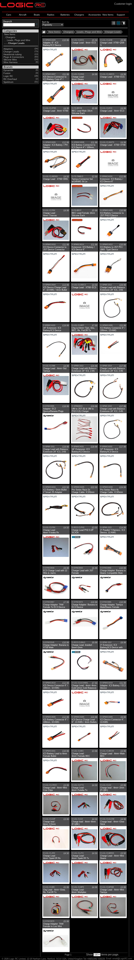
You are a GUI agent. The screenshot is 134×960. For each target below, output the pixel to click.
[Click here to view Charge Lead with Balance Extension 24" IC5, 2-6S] (113, 304)
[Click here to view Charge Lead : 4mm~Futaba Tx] (84, 801)
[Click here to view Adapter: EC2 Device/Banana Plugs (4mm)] (56, 425)
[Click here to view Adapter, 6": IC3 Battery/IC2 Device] (56, 56)
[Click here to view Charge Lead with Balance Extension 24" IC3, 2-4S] (113, 385)
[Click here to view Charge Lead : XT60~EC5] (113, 90)
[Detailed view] (123, 24)
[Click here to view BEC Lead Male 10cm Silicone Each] (84, 124)
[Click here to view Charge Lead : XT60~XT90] (113, 158)
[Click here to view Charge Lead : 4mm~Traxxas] (56, 226)
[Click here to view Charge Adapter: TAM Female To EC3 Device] (56, 621)
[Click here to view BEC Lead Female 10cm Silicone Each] (84, 226)
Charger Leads (113, 32)
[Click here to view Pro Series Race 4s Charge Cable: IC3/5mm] (113, 506)
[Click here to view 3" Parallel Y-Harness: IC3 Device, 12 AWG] (113, 546)
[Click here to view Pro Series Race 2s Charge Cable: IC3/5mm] (84, 506)
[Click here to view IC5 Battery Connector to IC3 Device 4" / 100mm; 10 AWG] (84, 158)
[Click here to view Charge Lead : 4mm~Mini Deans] (113, 869)
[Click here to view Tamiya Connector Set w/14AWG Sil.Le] (84, 192)
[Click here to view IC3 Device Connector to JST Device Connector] (56, 263)
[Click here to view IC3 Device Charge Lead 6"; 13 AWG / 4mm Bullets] (84, 733)
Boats (37, 14)
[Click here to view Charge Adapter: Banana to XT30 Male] (56, 661)
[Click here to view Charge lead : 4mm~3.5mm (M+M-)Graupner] (56, 835)
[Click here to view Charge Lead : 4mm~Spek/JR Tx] (84, 869)
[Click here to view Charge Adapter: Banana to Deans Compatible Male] (113, 584)
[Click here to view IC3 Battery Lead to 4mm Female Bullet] (56, 767)
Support (121, 14)
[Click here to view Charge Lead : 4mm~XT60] (56, 124)
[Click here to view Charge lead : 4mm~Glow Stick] (113, 835)
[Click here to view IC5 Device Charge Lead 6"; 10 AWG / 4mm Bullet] (56, 304)
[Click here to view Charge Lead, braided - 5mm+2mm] (84, 661)
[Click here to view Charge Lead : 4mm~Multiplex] (84, 903)
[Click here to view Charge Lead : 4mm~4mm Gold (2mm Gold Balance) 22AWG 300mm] (84, 699)
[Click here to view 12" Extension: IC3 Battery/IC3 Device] (113, 465)
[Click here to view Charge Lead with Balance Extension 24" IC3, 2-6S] (56, 465)
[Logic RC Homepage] (23, 6)
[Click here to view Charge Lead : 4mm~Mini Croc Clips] (56, 801)
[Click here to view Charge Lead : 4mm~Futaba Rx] (56, 546)
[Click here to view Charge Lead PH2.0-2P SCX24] (84, 546)
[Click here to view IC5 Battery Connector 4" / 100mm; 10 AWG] (56, 733)
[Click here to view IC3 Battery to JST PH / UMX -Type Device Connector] (113, 263)
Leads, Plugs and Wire (89, 32)
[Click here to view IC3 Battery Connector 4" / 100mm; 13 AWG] (113, 344)
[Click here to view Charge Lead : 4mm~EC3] (113, 124)
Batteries (65, 14)
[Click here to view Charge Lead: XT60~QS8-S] (113, 56)
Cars (8, 14)
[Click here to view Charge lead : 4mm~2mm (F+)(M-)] (113, 801)
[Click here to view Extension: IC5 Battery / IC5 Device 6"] (84, 263)
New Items (107, 14)
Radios (50, 14)
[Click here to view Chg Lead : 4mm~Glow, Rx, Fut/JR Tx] (56, 903)
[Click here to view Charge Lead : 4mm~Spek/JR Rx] (56, 869)
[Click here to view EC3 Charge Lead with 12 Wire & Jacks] (56, 584)
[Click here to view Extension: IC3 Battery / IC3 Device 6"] (113, 192)
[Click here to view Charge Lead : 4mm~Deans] (84, 90)
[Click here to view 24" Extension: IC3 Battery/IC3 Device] (56, 344)
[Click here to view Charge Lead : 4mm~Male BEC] (113, 767)
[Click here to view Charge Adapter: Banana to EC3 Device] (84, 621)
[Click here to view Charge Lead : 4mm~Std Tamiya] (56, 385)
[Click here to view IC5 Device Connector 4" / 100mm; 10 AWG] (56, 699)
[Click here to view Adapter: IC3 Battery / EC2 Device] (113, 699)
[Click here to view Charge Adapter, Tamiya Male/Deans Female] (113, 621)
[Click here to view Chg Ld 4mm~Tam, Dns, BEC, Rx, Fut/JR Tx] (84, 344)
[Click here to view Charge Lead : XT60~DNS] (56, 192)
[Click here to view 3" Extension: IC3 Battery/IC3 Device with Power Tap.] (113, 661)
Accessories (94, 14)
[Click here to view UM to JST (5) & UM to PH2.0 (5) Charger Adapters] (84, 425)
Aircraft (22, 14)
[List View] (113, 24)
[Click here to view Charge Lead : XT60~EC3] (84, 304)
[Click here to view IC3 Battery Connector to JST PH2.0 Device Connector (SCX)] (113, 226)
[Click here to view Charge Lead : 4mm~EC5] (84, 56)
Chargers (79, 14)
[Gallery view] (118, 24)
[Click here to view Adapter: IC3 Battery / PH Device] (56, 158)
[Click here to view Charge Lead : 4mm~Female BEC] (84, 767)
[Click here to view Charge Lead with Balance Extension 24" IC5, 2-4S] (84, 385)
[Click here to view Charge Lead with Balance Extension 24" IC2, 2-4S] (113, 425)
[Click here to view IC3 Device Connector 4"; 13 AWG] (113, 733)
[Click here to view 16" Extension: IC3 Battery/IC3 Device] (84, 465)
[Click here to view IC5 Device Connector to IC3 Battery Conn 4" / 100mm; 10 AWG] (56, 90)
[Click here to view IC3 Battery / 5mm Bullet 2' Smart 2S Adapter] (56, 506)
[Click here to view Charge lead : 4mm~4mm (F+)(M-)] (84, 835)
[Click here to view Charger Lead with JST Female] (84, 584)
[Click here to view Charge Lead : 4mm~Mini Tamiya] (113, 903)
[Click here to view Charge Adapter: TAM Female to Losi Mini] (56, 937)
